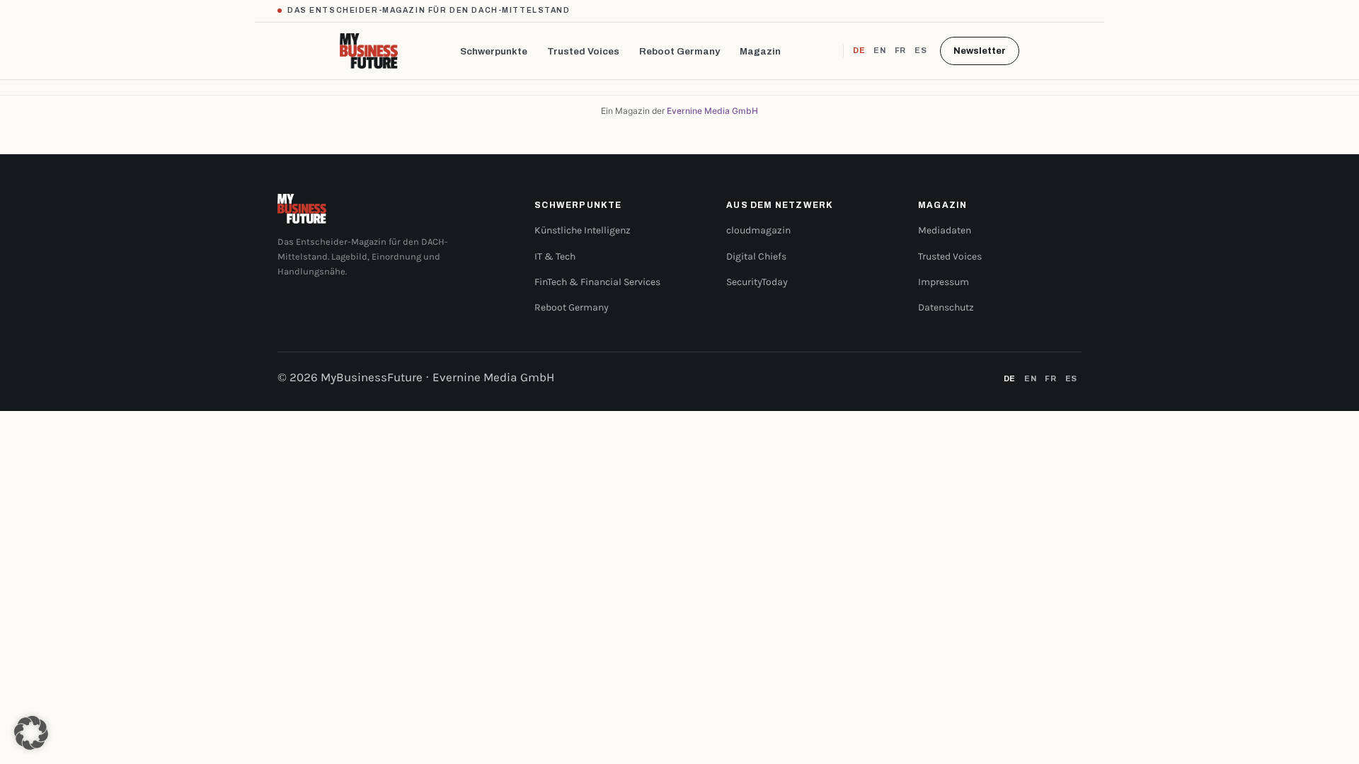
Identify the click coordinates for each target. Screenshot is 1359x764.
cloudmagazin (758, 230)
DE (859, 50)
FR (900, 50)
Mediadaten (944, 230)
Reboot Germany (679, 51)
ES (920, 50)
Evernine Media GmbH (712, 110)
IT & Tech (554, 256)
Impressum (943, 282)
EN (879, 50)
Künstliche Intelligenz (582, 230)
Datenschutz (946, 307)
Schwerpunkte (493, 51)
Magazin (760, 51)
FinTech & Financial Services (597, 282)
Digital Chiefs (756, 256)
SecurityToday (757, 282)
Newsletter (979, 51)
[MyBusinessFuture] (369, 51)
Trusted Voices (583, 51)
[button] (31, 733)
